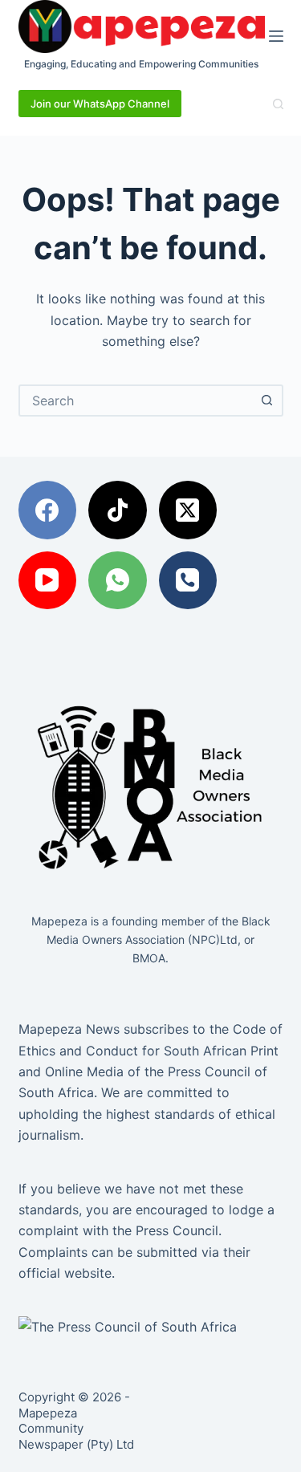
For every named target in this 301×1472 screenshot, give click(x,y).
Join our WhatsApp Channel (100, 103)
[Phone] (188, 580)
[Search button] (267, 400)
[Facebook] (47, 510)
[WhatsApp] (117, 580)
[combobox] (136, 400)
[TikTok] (117, 510)
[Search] (278, 104)
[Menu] (276, 36)
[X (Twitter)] (188, 510)
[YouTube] (47, 580)
